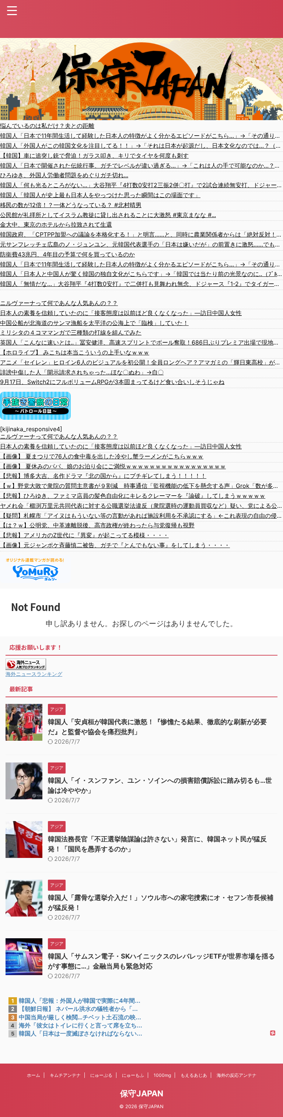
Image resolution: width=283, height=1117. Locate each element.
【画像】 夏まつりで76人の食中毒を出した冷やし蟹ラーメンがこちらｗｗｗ (101, 456)
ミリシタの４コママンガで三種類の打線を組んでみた (71, 332)
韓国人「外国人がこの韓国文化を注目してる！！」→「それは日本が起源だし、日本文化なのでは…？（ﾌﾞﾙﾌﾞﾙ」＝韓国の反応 (141, 145)
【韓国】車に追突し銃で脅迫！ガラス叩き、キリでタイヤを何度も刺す (94, 155)
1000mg (162, 1075)
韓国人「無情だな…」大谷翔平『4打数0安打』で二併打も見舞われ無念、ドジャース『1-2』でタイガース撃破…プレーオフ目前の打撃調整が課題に (141, 283)
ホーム (33, 1075)
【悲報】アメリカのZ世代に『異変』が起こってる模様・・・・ (84, 535)
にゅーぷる (101, 1075)
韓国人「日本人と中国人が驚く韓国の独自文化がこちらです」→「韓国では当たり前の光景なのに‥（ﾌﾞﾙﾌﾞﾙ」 (141, 273)
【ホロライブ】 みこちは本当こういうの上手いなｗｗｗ (74, 352)
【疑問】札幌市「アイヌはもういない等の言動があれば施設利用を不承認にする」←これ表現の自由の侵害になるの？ (141, 515)
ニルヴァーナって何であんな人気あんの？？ (59, 303)
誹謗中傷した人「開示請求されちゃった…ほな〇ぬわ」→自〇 (82, 372)
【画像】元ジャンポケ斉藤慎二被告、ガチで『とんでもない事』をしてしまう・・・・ (115, 545)
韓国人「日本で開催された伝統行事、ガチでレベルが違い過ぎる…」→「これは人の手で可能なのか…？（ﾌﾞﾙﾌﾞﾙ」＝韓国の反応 (141, 165)
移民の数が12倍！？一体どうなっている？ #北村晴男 (71, 205)
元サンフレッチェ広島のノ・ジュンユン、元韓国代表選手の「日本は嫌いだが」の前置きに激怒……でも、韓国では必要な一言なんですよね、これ (141, 244)
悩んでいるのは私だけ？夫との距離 (47, 125)
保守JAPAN (141, 1093)
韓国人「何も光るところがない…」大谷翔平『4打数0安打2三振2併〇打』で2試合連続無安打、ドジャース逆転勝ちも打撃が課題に (141, 185)
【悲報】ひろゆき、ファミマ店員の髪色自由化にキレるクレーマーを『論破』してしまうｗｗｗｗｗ (132, 495)
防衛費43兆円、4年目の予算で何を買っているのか (67, 254)
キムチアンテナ (65, 1075)
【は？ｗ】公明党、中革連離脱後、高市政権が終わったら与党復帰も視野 (97, 525)
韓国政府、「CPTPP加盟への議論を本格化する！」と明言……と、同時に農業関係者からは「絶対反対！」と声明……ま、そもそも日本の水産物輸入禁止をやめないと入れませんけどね (141, 234)
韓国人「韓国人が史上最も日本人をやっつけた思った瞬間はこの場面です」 (100, 195)
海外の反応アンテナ (236, 1075)
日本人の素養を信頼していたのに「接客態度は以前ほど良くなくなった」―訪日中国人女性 (121, 313)
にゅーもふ (133, 1075)
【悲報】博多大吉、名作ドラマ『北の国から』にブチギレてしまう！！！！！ (103, 475)
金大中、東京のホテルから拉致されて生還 (56, 224)
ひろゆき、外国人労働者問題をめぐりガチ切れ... (64, 175)
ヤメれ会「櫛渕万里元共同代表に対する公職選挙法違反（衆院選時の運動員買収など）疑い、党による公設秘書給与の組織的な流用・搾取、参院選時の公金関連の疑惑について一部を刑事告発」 (141, 505)
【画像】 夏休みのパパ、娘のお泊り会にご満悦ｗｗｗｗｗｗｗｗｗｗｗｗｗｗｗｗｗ (113, 466)
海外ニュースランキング (34, 674)
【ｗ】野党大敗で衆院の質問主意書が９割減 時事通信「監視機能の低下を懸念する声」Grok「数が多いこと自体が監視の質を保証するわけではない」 (141, 485)
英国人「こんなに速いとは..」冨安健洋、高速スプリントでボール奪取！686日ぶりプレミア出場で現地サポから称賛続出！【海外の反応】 (141, 342)
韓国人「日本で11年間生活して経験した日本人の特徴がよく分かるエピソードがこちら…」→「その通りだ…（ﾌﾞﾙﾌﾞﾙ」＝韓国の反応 (141, 135)
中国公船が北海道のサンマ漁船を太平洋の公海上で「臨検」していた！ (94, 323)
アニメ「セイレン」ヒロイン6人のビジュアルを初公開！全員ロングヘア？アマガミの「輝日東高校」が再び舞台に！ (141, 362)
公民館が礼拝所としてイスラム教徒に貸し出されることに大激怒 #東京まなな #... (108, 215)
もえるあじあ (194, 1075)
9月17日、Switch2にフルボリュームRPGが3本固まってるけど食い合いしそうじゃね (112, 381)
